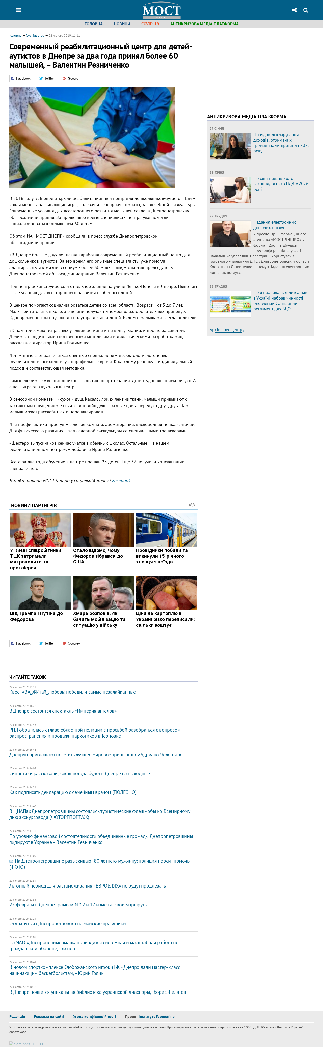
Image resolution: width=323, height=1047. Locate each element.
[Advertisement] (249, 68)
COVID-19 (150, 24)
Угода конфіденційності (94, 1016)
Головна (94, 24)
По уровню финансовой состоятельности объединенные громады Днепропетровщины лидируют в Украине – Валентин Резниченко (101, 839)
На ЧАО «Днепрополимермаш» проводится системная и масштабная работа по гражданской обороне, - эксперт (93, 945)
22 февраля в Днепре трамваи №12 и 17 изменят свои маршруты (78, 904)
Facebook (121, 481)
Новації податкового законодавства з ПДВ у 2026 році (280, 183)
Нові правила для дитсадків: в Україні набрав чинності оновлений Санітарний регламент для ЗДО (280, 300)
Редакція (17, 1016)
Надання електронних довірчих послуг (274, 224)
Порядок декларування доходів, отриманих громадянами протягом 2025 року (281, 142)
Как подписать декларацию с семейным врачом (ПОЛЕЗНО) (73, 792)
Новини (122, 24)
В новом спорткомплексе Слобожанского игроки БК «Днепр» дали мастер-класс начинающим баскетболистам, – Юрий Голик (94, 970)
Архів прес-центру (227, 329)
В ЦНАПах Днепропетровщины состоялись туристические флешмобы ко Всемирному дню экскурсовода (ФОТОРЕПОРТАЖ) (99, 814)
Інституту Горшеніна (157, 1016)
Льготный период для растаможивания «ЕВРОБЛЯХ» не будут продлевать (87, 885)
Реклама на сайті (49, 1016)
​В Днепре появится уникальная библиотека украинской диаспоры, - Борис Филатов (97, 992)
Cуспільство (35, 35)
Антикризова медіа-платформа (204, 24)
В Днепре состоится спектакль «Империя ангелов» (63, 711)
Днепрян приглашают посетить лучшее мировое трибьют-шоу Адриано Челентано (96, 754)
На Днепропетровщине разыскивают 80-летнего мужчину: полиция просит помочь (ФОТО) (99, 863)
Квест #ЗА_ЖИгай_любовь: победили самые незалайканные (72, 692)
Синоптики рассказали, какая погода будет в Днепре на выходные (79, 773)
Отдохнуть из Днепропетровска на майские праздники (67, 923)
